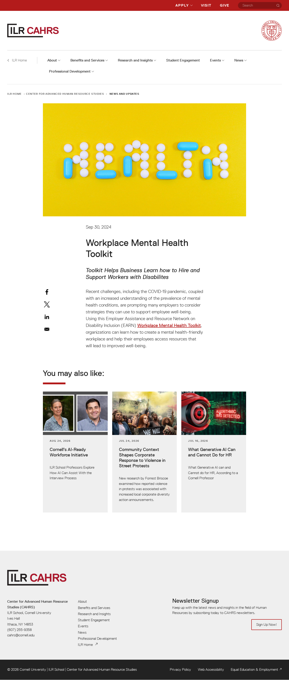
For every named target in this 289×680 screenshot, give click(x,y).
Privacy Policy (180, 669)
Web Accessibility (211, 669)
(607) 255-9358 (19, 629)
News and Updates (124, 94)
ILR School (56, 669)
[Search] (278, 5)
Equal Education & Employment (254, 669)
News (238, 60)
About (52, 60)
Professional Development (70, 71)
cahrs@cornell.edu (21, 635)
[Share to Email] (47, 329)
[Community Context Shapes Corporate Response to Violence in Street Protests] (144, 452)
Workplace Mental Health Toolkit (169, 325)
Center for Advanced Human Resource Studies (65, 94)
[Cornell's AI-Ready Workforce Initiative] (75, 452)
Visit (206, 5)
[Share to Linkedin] (47, 317)
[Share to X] (47, 304)
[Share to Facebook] (47, 292)
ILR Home (14, 94)
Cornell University (33, 669)
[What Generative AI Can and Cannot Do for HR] (213, 452)
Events (215, 60)
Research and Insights (135, 60)
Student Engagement (183, 60)
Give (224, 5)
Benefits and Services (87, 60)
